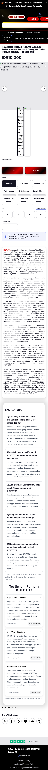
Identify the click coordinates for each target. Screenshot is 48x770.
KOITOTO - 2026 (9, 708)
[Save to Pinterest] (25, 721)
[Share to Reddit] (32, 721)
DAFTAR (35, 170)
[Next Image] (43, 88)
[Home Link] (16, 16)
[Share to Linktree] (19, 721)
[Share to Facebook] (12, 721)
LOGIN (33, 19)
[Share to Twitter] (5, 721)
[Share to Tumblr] (39, 721)
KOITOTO (7, 250)
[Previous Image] (4, 88)
